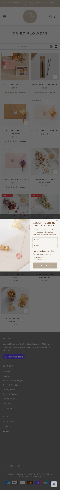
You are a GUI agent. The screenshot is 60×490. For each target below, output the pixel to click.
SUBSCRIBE (45, 265)
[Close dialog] (58, 221)
